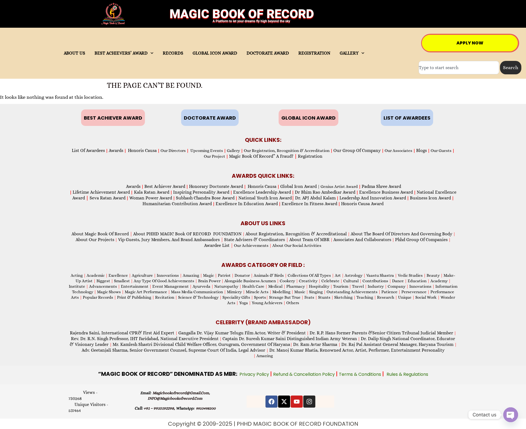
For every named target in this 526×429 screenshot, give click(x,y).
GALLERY (349, 53)
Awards (116, 150)
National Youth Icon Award (266, 198)
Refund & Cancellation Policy (304, 374)
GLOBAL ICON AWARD (215, 53)
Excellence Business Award (386, 192)
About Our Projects (95, 239)
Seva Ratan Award (106, 198)
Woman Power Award (150, 198)
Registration (310, 156)
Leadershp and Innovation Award (372, 198)
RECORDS (173, 53)
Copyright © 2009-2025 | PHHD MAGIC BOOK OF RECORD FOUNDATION (263, 424)
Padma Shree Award (381, 186)
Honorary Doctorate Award (216, 186)
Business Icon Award (430, 198)
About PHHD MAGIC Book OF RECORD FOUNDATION (187, 233)
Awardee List (218, 245)
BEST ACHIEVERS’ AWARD (121, 53)
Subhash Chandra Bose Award (205, 198)
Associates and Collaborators (362, 239)
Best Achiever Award (164, 186)
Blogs (421, 150)
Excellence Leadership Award (262, 192)
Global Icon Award (298, 186)
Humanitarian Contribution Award (177, 203)
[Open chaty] (510, 414)
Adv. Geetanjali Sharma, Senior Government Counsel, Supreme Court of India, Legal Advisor (174, 350)
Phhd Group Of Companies (421, 239)
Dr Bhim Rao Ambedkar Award (325, 192)
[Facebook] (271, 402)
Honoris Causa (142, 150)
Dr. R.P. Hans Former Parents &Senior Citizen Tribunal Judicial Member (381, 332)
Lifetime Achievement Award (101, 192)
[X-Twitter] (284, 402)
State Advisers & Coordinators (256, 239)
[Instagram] (309, 402)
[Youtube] (297, 402)
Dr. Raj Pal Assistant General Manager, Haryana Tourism (397, 344)
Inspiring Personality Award (201, 192)
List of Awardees (88, 150)
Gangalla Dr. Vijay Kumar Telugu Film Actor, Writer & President (242, 332)
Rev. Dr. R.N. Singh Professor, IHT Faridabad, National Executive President (145, 338)
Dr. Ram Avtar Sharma (315, 344)
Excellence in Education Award (247, 203)
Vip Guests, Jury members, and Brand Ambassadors (170, 239)
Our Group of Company (357, 150)
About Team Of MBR (309, 239)
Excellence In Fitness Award (309, 203)
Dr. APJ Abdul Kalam (315, 198)
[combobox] (459, 67)
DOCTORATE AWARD (268, 53)
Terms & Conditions (360, 374)
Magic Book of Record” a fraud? (263, 156)
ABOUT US (74, 53)
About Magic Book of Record (102, 233)
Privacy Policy (254, 374)
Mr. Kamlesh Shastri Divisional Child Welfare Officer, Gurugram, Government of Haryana (201, 344)
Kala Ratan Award (151, 192)
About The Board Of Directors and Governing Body (401, 233)
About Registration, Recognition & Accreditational (296, 233)
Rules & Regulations (407, 374)
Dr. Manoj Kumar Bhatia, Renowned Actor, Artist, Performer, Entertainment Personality (357, 350)
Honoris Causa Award (362, 203)
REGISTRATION (314, 53)
